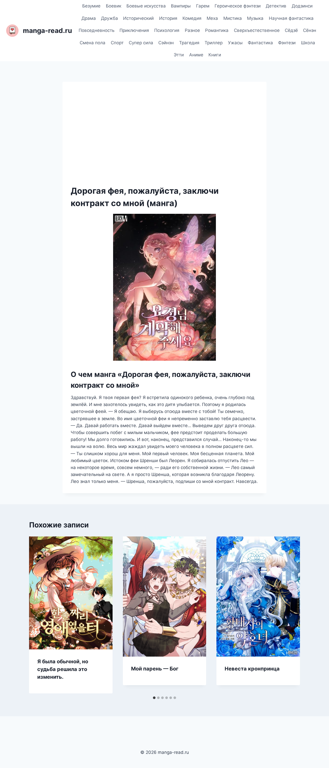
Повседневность (96, 30)
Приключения (134, 30)
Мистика (232, 18)
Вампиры (181, 5)
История (168, 18)
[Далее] (290, 615)
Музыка (255, 18)
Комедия (192, 18)
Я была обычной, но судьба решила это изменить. (62, 669)
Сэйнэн (166, 42)
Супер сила (141, 42)
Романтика (217, 30)
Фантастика (260, 42)
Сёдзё (291, 30)
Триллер (214, 42)
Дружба (109, 18)
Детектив (276, 5)
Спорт (117, 42)
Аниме (196, 54)
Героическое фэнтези (238, 5)
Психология (166, 30)
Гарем (202, 5)
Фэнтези (287, 42)
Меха (212, 18)
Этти (179, 54)
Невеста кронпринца (252, 669)
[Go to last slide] (38, 615)
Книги (214, 54)
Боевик (113, 5)
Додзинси (302, 5)
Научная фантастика (291, 18)
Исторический (138, 18)
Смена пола (92, 42)
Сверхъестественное (257, 30)
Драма (88, 18)
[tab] (154, 697)
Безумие (91, 5)
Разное (192, 30)
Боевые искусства (146, 5)
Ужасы (235, 42)
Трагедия (189, 42)
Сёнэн (309, 30)
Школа (308, 42)
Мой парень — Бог (154, 669)
